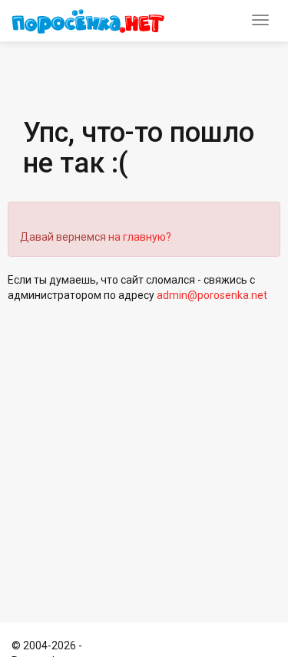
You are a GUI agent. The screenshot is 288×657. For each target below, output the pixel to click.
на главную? (139, 237)
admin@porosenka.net (212, 295)
